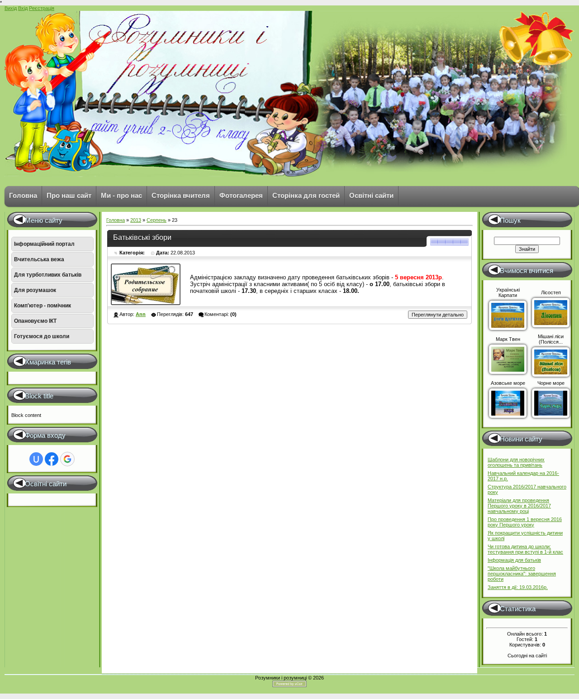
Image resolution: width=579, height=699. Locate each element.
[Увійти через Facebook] (51, 459)
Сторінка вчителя (181, 195)
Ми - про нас (121, 195)
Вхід (23, 8)
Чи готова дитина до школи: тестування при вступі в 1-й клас (525, 549)
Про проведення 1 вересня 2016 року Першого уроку (525, 522)
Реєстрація (41, 8)
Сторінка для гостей (306, 195)
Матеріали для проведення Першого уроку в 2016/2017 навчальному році (519, 506)
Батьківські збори (142, 237)
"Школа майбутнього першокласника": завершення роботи (522, 573)
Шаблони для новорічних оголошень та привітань (516, 462)
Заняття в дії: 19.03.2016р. (518, 587)
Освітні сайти (371, 195)
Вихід (11, 8)
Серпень (156, 220)
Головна (23, 195)
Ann (141, 314)
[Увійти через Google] (67, 459)
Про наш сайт (69, 195)
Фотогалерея (241, 195)
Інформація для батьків (514, 560)
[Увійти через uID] (36, 459)
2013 (135, 220)
